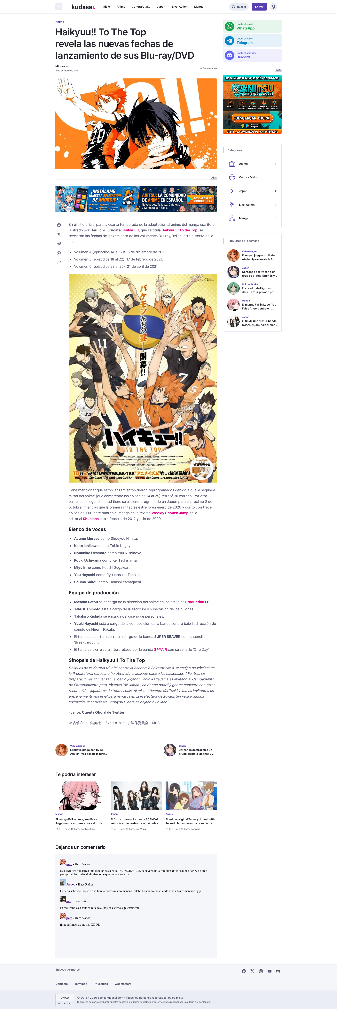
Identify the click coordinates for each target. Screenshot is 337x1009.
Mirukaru (61, 66)
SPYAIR (160, 649)
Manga (198, 6)
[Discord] (278, 971)
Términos (80, 983)
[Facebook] (243, 971)
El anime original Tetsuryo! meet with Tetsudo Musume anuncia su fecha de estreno (191, 823)
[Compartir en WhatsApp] (58, 253)
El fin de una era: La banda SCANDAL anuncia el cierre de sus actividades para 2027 (135, 823)
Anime (121, 6)
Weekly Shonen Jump (170, 513)
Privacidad (101, 983)
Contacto (62, 983)
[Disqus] (136, 906)
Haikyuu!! (131, 230)
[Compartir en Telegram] (58, 243)
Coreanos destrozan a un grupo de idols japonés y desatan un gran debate (195, 753)
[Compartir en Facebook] (58, 225)
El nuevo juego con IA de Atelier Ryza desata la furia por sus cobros (87, 753)
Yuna (143, 829)
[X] (252, 971)
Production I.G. (198, 602)
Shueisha (91, 519)
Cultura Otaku (141, 6)
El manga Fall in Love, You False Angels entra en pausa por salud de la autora (80, 823)
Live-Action (180, 6)
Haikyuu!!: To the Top (179, 230)
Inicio (106, 6)
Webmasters (123, 983)
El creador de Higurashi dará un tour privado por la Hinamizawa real (260, 292)
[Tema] (273, 7)
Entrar (259, 6)
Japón (161, 6)
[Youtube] (269, 971)
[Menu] (58, 6)
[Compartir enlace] (58, 262)
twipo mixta (175, 997)
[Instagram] (260, 971)
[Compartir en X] (58, 234)
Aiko (197, 829)
